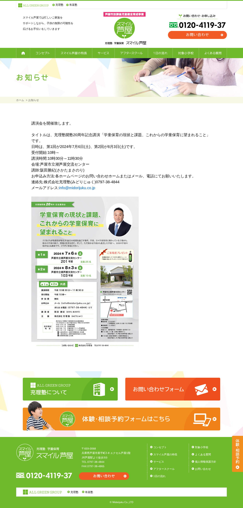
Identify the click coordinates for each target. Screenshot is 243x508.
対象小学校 (201, 447)
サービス (158, 461)
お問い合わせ (203, 468)
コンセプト (160, 447)
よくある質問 (203, 454)
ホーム (20, 100)
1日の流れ (159, 476)
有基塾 (73, 4)
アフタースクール (164, 468)
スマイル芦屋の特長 (165, 454)
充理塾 (59, 4)
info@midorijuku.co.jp (77, 188)
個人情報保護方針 (205, 461)
